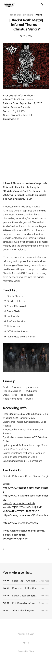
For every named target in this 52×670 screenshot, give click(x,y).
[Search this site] (42, 4)
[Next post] (47, 549)
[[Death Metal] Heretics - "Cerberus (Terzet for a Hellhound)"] (26, 588)
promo (39, 15)
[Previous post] (5, 549)
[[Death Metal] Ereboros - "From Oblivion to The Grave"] (26, 595)
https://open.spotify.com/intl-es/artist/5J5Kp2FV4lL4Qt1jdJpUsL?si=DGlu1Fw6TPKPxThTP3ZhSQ (22, 507)
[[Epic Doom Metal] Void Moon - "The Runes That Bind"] (26, 603)
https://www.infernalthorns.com (21, 522)
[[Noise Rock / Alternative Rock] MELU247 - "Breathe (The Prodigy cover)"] (26, 580)
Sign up (26, 642)
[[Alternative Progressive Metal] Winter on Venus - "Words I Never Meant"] (26, 610)
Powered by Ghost (26, 651)
